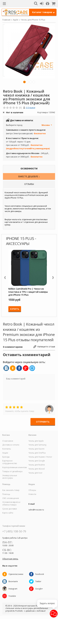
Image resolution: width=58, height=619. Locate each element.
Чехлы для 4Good (36, 469)
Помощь (6, 494)
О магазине (7, 441)
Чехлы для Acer (35, 473)
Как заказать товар (10, 490)
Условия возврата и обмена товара (11, 503)
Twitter (38, 581)
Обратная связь (10, 558)
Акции (5, 453)
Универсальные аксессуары (9, 476)
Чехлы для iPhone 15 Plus (33, 19)
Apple (15, 19)
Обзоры (32, 490)
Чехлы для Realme (36, 465)
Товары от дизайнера (12, 471)
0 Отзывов (30, 107)
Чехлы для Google (36, 461)
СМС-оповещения (10, 498)
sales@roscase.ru (36, 510)
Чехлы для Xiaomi (36, 449)
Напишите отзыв (46, 346)
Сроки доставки (9, 509)
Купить (14, 308)
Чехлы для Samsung (37, 445)
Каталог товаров (42, 12)
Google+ (39, 588)
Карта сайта (7, 513)
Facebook (39, 574)
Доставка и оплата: (21, 120)
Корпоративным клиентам (14, 467)
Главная (6, 19)
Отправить (42, 421)
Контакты (6, 449)
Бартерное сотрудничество (9, 462)
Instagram (13, 588)
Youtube (12, 596)
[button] (54, 613)
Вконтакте (13, 581)
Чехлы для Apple (36, 441)
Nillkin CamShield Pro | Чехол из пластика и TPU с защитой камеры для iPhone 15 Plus (28, 291)
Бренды (6, 457)
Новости (32, 494)
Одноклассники (16, 574)
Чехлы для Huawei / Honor (40, 457)
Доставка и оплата (10, 445)
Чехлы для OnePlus (37, 453)
